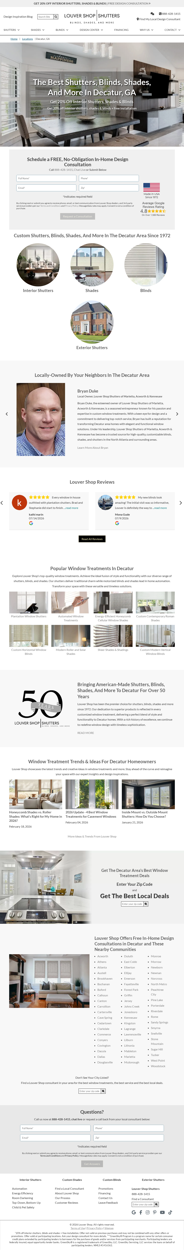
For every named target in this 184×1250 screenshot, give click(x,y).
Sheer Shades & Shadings (113, 649)
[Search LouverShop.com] (146, 903)
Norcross (156, 978)
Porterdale (157, 1005)
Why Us (145, 29)
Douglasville (105, 1062)
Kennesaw (130, 1017)
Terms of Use (78, 1228)
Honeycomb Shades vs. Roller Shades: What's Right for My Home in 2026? (35, 816)
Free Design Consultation (128, 3)
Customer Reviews (66, 1202)
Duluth (128, 956)
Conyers (102, 1040)
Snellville (156, 1033)
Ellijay (128, 973)
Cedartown (104, 1023)
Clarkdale (103, 1028)
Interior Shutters (38, 290)
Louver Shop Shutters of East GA (114, 401)
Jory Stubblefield (92, 396)
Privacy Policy (71, 205)
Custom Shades (72, 1179)
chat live (76, 1119)
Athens (101, 961)
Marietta (129, 1056)
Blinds (60, 29)
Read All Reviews (92, 539)
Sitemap (109, 1228)
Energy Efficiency (22, 1193)
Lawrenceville (132, 1034)
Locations (27, 38)
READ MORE (85, 732)
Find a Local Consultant (69, 1188)
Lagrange (129, 1028)
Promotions (105, 1188)
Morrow (156, 961)
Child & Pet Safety (23, 1207)
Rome (154, 1016)
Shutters (10, 29)
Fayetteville (131, 984)
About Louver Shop (67, 1193)
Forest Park (131, 989)
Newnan (156, 973)
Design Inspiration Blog (18, 16)
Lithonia (129, 1045)
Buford (101, 989)
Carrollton (103, 1006)
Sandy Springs (159, 1022)
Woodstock (158, 1066)
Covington (104, 1045)
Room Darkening (22, 1198)
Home (14, 38)
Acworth (102, 956)
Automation (19, 1188)
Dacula (101, 1051)
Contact (171, 29)
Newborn (157, 967)
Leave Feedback (108, 1202)
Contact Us (105, 1198)
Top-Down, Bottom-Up (26, 1202)
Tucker (155, 1055)
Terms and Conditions (50, 205)
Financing (121, 29)
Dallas (101, 1056)
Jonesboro (130, 1012)
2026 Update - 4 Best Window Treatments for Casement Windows (91, 814)
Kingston (129, 1023)
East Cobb (130, 961)
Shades (36, 29)
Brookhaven (104, 978)
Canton (102, 1000)
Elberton (129, 967)
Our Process (62, 1198)
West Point (158, 1060)
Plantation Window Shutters (28, 616)
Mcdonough (131, 1062)
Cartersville (104, 1012)
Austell (101, 973)
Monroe (156, 956)
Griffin (128, 995)
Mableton (130, 1051)
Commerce (104, 1034)
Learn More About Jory (93, 439)
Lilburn (128, 1040)
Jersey (128, 1000)
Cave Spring (104, 1017)
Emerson (129, 978)
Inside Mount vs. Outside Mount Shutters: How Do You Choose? (145, 814)
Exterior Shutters (92, 347)
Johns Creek (131, 1006)
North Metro (159, 984)
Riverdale (157, 1011)
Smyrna (155, 1028)
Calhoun (102, 995)
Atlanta (102, 967)
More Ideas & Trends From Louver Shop (92, 836)
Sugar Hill (157, 1049)
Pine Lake (157, 1000)
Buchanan (103, 984)
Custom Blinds (112, 1179)
